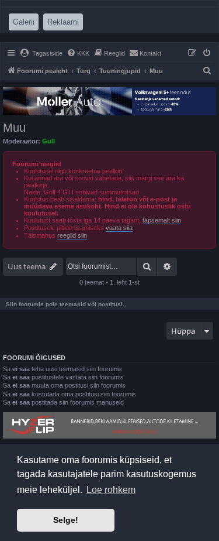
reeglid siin (72, 235)
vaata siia (119, 227)
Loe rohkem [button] (110, 490)
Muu (14, 127)
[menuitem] (41, 53)
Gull (48, 141)
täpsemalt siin (161, 220)
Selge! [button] (65, 520)
